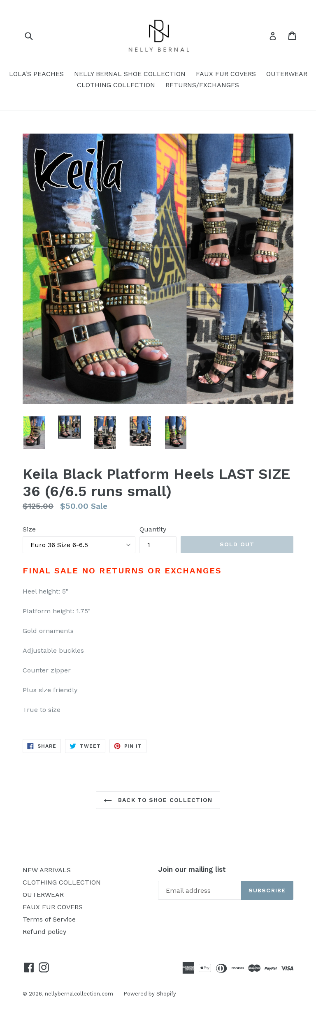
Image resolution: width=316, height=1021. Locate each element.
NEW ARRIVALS (47, 870)
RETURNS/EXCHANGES (202, 85)
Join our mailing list (192, 869)
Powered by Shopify (149, 994)
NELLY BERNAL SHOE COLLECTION (130, 74)
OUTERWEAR (286, 74)
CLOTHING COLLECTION (116, 85)
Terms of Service (49, 919)
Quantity (152, 529)
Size (29, 529)
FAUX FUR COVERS (226, 74)
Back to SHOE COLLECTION (164, 800)
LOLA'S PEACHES (36, 74)
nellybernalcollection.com (79, 994)
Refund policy (44, 932)
